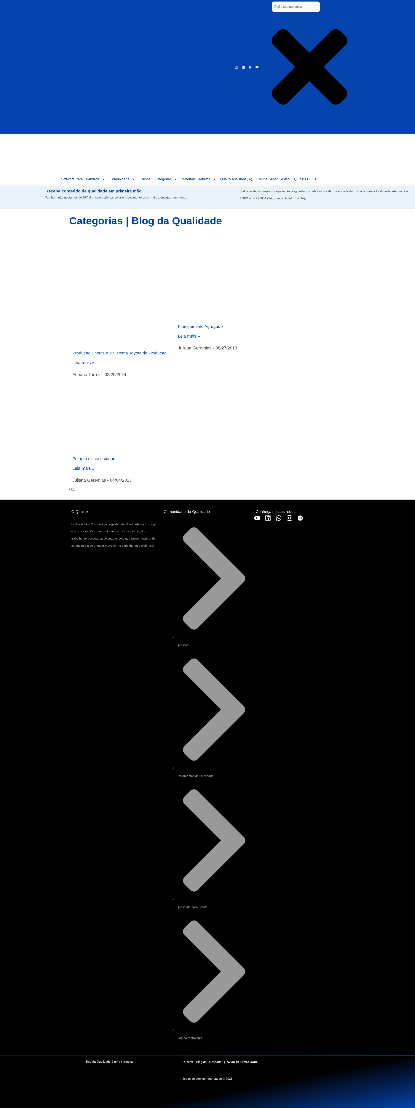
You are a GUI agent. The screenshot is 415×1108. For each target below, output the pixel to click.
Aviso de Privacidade (242, 1062)
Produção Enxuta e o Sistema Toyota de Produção (119, 353)
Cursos (144, 179)
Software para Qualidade (80, 179)
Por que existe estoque (93, 458)
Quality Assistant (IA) (236, 179)
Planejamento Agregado (200, 326)
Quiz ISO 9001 (305, 179)
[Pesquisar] (280, 128)
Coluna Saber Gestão (273, 179)
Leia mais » (83, 362)
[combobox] (296, 7)
